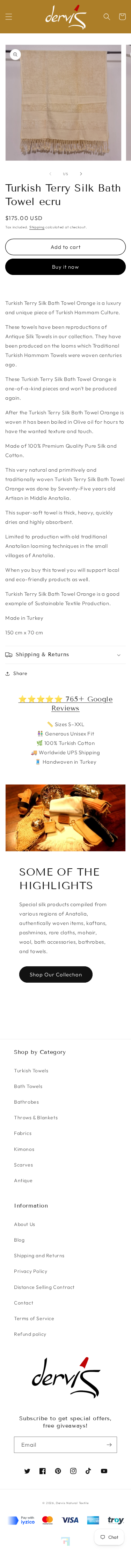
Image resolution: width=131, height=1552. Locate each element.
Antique (23, 1180)
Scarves (23, 1165)
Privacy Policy (30, 1271)
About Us (24, 1224)
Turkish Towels (31, 1070)
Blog (19, 1240)
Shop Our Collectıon (56, 974)
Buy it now (65, 266)
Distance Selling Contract (44, 1287)
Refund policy (30, 1334)
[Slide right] (81, 173)
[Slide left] (50, 173)
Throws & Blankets (36, 1117)
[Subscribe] (109, 1445)
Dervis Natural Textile (72, 1503)
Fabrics (22, 1133)
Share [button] (20, 673)
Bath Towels (28, 1086)
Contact (23, 1303)
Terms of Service (34, 1318)
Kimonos (24, 1149)
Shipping (37, 227)
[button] (8, 16)
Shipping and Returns (39, 1255)
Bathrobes (26, 1102)
